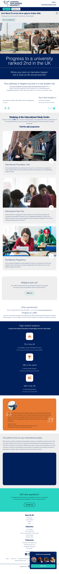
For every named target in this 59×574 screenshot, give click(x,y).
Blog (29, 523)
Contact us (13, 558)
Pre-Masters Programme (29, 546)
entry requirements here (45, 310)
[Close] (56, 13)
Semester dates (29, 537)
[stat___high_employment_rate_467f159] (51, 108)
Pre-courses (29, 548)
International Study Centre (48, 4)
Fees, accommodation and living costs (29, 533)
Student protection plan (20, 560)
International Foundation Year (29, 542)
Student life (29, 518)
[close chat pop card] (55, 553)
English (53, 2)
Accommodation (29, 519)
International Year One (29, 544)
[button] (43, 566)
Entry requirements (29, 531)
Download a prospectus (24, 558)
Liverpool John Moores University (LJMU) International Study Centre (27, 86)
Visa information (29, 535)
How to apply (29, 529)
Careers (29, 521)
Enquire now (15, 9)
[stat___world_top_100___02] (54, 108)
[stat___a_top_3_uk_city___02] (49, 108)
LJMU (14, 119)
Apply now (7, 9)
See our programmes (9, 20)
